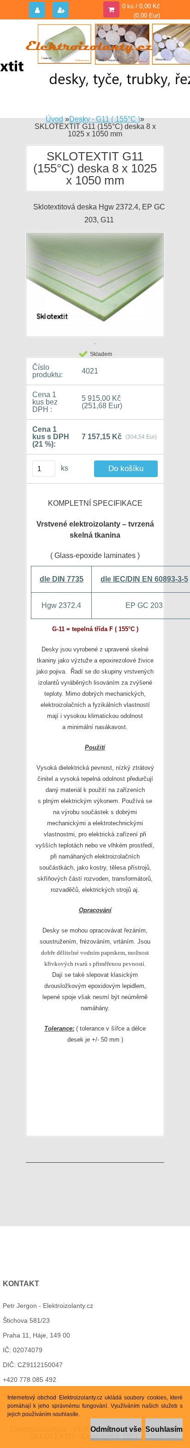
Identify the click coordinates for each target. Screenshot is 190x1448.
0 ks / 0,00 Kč (141, 6)
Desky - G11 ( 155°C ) (104, 119)
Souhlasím (164, 1429)
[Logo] (89, 45)
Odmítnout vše (116, 1429)
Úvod (54, 119)
